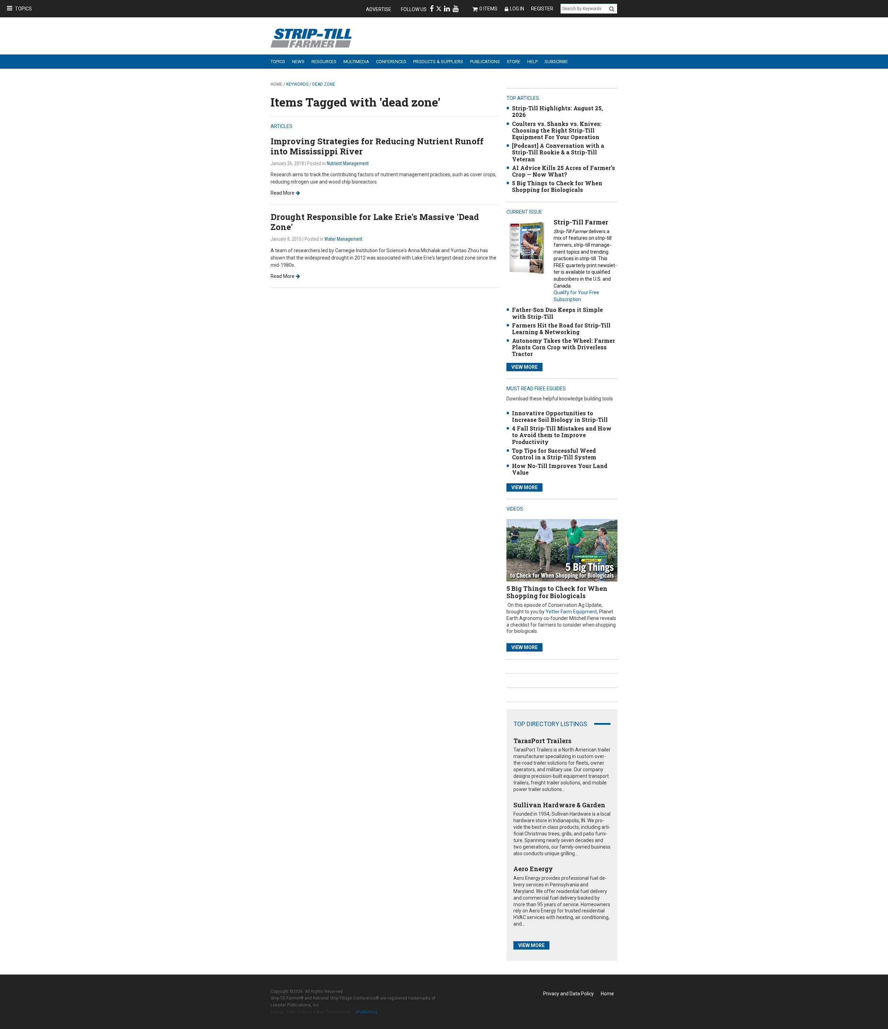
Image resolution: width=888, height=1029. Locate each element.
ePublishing (366, 1012)
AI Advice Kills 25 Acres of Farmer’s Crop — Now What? (563, 171)
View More (524, 367)
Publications (485, 61)
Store (513, 61)
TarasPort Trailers (542, 741)
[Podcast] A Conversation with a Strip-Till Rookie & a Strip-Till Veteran (558, 152)
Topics (23, 8)
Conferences (391, 61)
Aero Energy (533, 869)
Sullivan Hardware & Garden (559, 805)
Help (532, 61)
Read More (282, 193)
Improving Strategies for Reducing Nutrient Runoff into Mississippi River (377, 146)
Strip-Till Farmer (581, 222)
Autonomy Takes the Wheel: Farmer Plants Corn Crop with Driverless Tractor (563, 347)
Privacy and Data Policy (568, 993)
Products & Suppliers (438, 61)
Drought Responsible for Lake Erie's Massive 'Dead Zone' (375, 221)
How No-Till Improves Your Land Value (559, 469)
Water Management (343, 239)
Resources (323, 61)
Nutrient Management (348, 163)
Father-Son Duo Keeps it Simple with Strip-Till (557, 313)
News (298, 61)
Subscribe (556, 61)
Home (276, 84)
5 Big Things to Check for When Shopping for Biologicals (557, 186)
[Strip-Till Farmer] (526, 247)
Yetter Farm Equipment (571, 611)
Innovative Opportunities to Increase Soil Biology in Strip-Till (560, 416)
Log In (517, 8)
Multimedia (356, 61)
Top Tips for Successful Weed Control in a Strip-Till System (554, 454)
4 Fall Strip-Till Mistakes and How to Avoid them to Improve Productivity (562, 435)
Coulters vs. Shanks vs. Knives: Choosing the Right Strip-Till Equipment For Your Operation (556, 130)
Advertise (378, 9)
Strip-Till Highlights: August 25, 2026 (557, 111)
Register (542, 8)
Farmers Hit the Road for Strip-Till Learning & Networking (561, 328)
